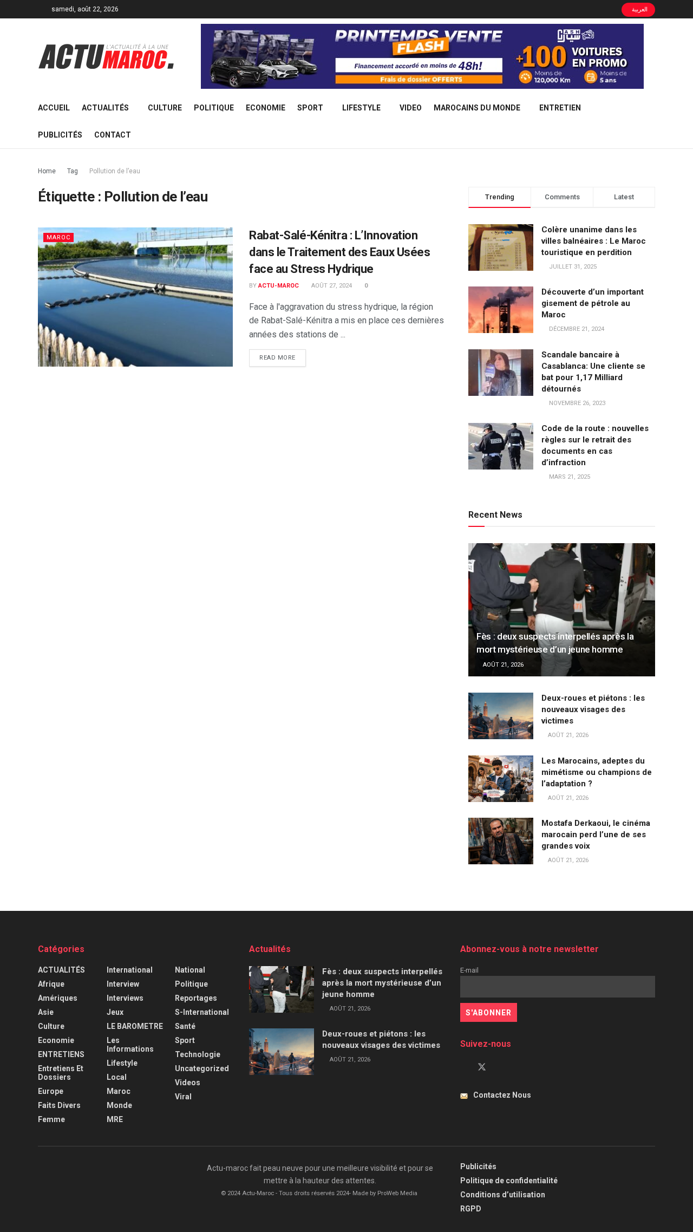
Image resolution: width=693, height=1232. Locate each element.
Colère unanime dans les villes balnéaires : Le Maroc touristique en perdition (593, 241)
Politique (214, 107)
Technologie (197, 1054)
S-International (202, 1012)
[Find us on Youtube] (500, 1067)
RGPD (470, 1208)
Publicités (60, 135)
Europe (50, 1091)
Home (47, 171)
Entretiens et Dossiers (60, 1072)
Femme (51, 1119)
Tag (72, 171)
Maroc (58, 237)
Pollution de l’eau (114, 171)
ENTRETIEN (560, 107)
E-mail (469, 970)
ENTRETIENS (61, 1054)
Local (117, 1077)
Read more (282, 357)
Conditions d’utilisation (502, 1194)
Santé (185, 1026)
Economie (265, 107)
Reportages (196, 998)
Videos (187, 1082)
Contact (112, 135)
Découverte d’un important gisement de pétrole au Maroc (592, 303)
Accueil (54, 107)
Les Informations (130, 1044)
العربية (639, 9)
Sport (310, 107)
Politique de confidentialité (509, 1180)
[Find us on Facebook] (463, 1067)
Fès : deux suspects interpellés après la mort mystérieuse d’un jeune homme (382, 983)
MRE (115, 1119)
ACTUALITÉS (105, 107)
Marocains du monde (477, 107)
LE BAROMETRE (135, 1026)
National (190, 970)
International (130, 970)
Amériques (57, 998)
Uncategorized (202, 1068)
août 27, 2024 (331, 285)
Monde (119, 1105)
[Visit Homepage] (106, 56)
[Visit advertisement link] (422, 56)
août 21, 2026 (502, 664)
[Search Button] (651, 121)
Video (411, 107)
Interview (123, 984)
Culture (165, 107)
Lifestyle (361, 107)
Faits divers (59, 1105)
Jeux (115, 1012)
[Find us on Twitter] (482, 1067)
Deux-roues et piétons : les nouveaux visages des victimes (593, 709)
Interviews (125, 998)
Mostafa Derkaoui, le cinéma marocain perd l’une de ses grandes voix (595, 834)
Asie (46, 1012)
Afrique (51, 984)
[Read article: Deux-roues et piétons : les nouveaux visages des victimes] (500, 716)
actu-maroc (278, 285)
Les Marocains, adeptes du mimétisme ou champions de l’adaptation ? (596, 772)
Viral (183, 1096)
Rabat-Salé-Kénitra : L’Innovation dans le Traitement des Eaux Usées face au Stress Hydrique (339, 252)
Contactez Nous (502, 1095)
